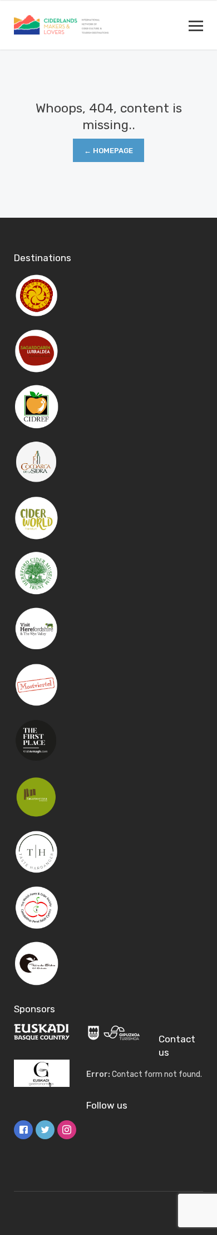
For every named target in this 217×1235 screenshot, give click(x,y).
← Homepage (108, 150)
